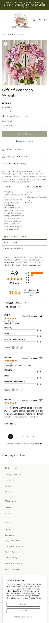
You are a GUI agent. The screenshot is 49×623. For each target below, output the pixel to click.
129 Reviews (16, 283)
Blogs (7, 513)
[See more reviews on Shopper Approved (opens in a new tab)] (21, 348)
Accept (23, 604)
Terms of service (12, 569)
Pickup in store (22, 116)
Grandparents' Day (13, 475)
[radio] (35, 273)
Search (8, 508)
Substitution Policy (13, 563)
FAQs (7, 529)
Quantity (6, 107)
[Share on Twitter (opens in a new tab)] (17, 348)
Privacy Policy (35, 598)
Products (9, 486)
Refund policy (11, 558)
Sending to (11, 121)
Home (4, 35)
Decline (23, 611)
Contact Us (10, 535)
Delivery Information (14, 546)
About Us (9, 492)
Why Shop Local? (12, 541)
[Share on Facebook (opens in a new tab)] (13, 348)
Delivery (9, 116)
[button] (34, 20)
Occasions (9, 480)
